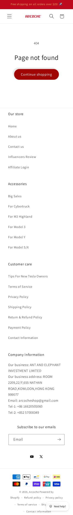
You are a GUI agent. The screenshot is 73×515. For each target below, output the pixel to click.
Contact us (16, 146)
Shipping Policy (19, 307)
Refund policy (32, 497)
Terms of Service (20, 287)
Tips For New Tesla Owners (28, 276)
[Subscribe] (59, 439)
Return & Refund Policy (25, 317)
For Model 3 (17, 227)
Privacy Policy (18, 297)
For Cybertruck (19, 206)
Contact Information (23, 338)
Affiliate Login (18, 167)
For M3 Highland (20, 216)
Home (12, 126)
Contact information (38, 511)
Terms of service (27, 504)
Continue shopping (36, 74)
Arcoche (34, 492)
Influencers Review (22, 157)
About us (14, 136)
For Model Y (17, 237)
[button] (9, 16)
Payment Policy (19, 327)
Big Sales (14, 196)
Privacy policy (54, 497)
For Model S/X (18, 247)
